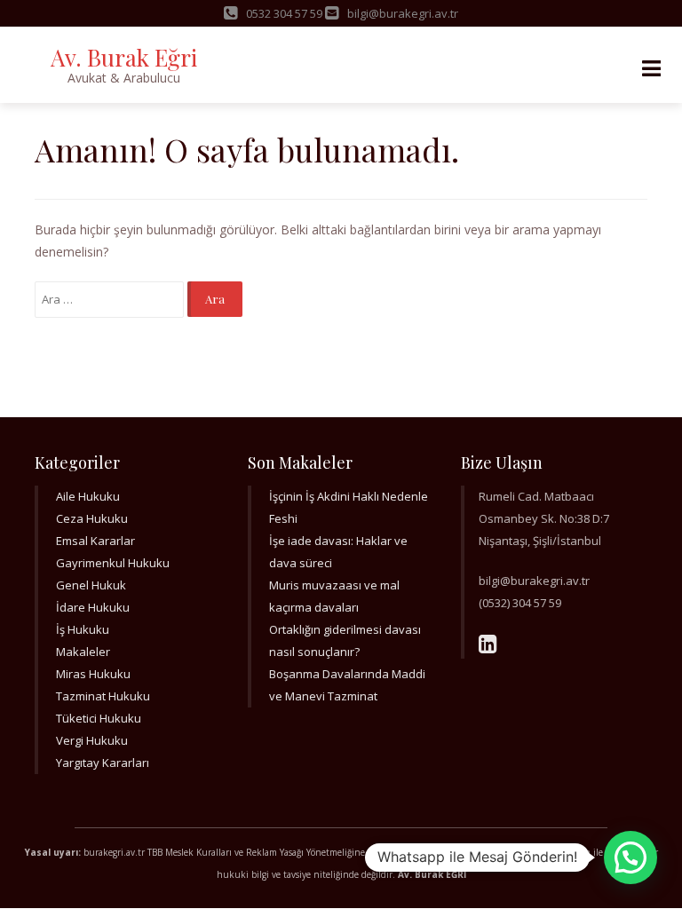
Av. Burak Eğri (124, 57)
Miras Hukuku (93, 674)
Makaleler (83, 652)
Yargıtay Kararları (102, 763)
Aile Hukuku (88, 496)
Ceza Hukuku (92, 518)
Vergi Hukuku (92, 740)
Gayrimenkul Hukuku (113, 563)
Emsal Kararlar (95, 541)
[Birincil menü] (650, 68)
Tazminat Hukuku (103, 696)
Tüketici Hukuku (98, 718)
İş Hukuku (82, 629)
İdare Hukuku (93, 607)
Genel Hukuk (91, 585)
